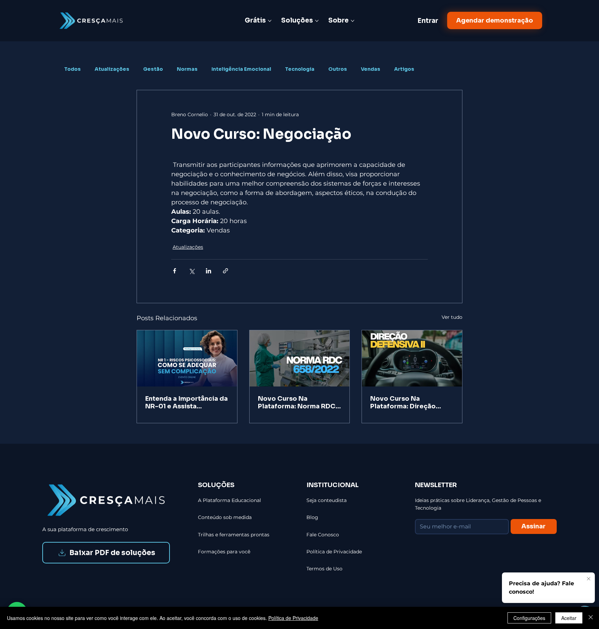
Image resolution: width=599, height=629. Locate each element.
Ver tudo (452, 317)
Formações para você (224, 552)
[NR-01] (187, 358)
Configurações (529, 617)
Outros (337, 69)
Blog (312, 517)
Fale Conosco (322, 535)
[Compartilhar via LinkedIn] (208, 270)
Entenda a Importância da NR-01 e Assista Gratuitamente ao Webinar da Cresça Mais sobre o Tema (186, 402)
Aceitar (568, 617)
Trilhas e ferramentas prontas (233, 535)
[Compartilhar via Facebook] (174, 270)
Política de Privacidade (293, 617)
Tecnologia (299, 69)
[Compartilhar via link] (225, 270)
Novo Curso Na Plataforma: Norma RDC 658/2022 (297, 402)
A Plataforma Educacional (229, 500)
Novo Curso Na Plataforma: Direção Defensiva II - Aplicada (407, 402)
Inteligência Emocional (241, 69)
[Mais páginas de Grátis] (269, 21)
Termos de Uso (324, 569)
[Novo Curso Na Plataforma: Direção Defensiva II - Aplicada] (412, 358)
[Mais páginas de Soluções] (317, 21)
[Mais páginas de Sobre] (352, 21)
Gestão (153, 69)
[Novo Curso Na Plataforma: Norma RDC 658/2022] (300, 358)
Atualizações (112, 69)
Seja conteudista (326, 500)
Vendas (370, 69)
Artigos (404, 69)
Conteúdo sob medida (225, 517)
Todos (72, 69)
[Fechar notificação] (588, 579)
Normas (187, 69)
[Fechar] (591, 617)
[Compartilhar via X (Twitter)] (191, 270)
